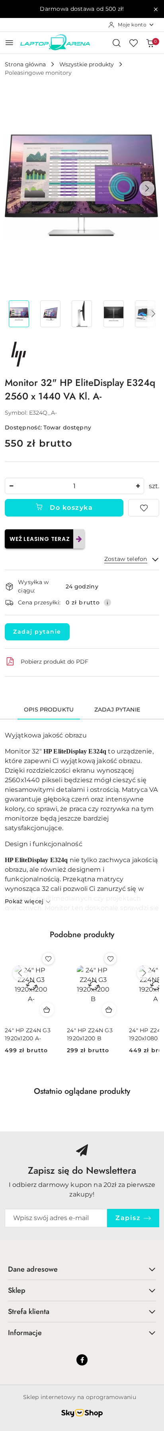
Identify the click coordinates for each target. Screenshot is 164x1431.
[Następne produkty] (144, 973)
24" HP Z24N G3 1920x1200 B (90, 1034)
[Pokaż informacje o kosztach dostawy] (107, 602)
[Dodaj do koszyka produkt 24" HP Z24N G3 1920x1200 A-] (47, 1009)
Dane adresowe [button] (33, 1269)
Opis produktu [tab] (49, 709)
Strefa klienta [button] (28, 1311)
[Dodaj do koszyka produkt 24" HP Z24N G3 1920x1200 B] (109, 1009)
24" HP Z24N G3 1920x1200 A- (28, 1034)
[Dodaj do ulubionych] (143, 508)
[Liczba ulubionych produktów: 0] (133, 42)
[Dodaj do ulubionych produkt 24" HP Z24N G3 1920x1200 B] (110, 959)
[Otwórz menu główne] (9, 42)
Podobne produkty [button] (82, 934)
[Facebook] (82, 1359)
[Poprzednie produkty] (20, 973)
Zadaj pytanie (37, 631)
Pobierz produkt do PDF (54, 661)
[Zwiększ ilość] (138, 486)
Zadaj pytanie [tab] (117, 709)
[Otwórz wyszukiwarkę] (116, 42)
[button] (147, 188)
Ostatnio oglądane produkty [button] (82, 1091)
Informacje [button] (25, 1333)
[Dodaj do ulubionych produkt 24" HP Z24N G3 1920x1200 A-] (48, 959)
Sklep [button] (16, 1290)
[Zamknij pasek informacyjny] (155, 9)
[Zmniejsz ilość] (11, 486)
